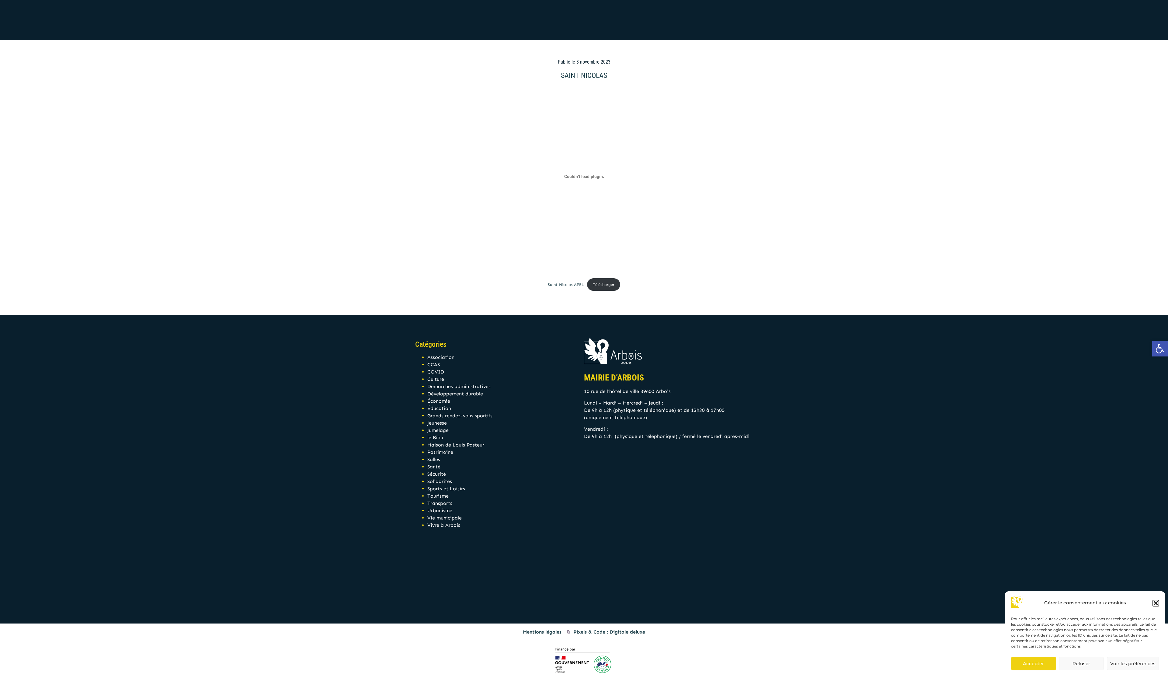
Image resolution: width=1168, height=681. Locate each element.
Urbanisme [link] (439, 510)
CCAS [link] (433, 364)
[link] (1160, 348)
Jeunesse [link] (437, 423)
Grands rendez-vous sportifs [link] (459, 416)
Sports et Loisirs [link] (446, 489)
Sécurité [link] (436, 474)
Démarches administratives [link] (459, 386)
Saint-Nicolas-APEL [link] (566, 284)
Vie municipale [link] (444, 518)
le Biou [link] (435, 437)
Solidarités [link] (439, 481)
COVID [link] (435, 372)
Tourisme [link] (438, 496)
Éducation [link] (439, 408)
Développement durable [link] (455, 394)
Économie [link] (438, 401)
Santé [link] (433, 467)
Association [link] (440, 357)
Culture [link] (435, 379)
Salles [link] (433, 459)
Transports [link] (439, 503)
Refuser (1081, 663)
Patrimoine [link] (440, 452)
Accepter (1033, 663)
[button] (1156, 603)
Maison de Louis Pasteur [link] (455, 445)
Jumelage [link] (438, 430)
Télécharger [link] (603, 284)
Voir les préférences (1133, 663)
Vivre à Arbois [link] (443, 525)
